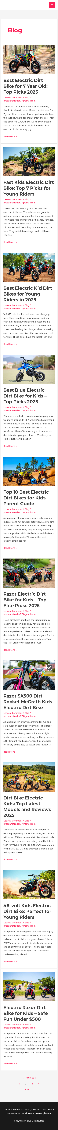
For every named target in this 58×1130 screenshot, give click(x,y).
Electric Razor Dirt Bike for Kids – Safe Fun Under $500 (25, 1013)
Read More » (10, 136)
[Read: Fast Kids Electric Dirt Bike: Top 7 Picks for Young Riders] (29, 161)
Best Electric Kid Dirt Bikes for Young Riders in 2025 (27, 294)
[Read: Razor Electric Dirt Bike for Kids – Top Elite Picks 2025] (29, 572)
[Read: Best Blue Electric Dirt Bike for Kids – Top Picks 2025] (29, 368)
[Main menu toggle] (52, 5)
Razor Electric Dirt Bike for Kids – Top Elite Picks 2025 (25, 599)
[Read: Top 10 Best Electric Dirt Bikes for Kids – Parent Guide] (29, 470)
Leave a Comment (12, 97)
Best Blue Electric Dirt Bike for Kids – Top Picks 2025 (25, 395)
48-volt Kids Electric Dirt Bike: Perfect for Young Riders (27, 911)
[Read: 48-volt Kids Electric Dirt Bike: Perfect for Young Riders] (29, 884)
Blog (27, 97)
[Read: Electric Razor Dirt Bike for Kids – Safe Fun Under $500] (29, 986)
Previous (29, 1077)
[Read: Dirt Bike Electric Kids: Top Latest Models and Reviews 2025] (29, 776)
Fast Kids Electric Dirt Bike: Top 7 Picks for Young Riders (28, 188)
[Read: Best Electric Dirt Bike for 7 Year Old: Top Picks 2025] (29, 59)
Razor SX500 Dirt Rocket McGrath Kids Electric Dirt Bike (27, 701)
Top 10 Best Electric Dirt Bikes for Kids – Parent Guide (26, 497)
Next (29, 1089)
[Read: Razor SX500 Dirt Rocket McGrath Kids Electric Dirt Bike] (29, 674)
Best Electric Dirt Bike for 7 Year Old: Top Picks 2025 (25, 86)
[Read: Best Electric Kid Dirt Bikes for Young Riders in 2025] (29, 266)
